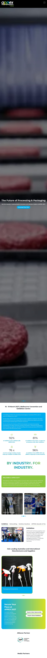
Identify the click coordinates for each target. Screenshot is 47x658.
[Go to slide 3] (22, 595)
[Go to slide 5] (24, 595)
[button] (44, 2)
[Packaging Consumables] (17, 574)
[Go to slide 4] (23, 595)
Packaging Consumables (10, 589)
